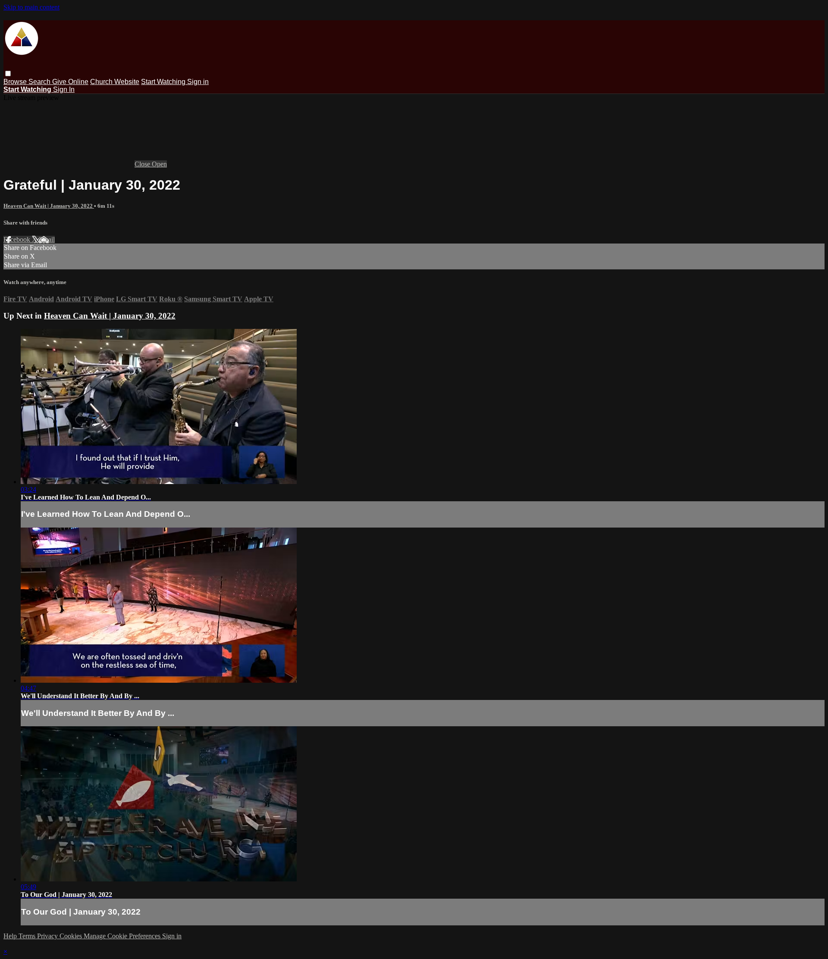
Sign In (64, 89)
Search (40, 81)
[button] (8, 73)
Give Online (70, 81)
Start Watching (164, 81)
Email (47, 239)
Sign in (198, 81)
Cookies (72, 936)
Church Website (114, 81)
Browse (15, 81)
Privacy (48, 936)
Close (143, 164)
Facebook (17, 239)
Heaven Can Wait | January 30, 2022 (48, 206)
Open (159, 164)
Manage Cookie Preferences (123, 936)
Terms (28, 936)
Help (11, 936)
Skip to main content (31, 7)
